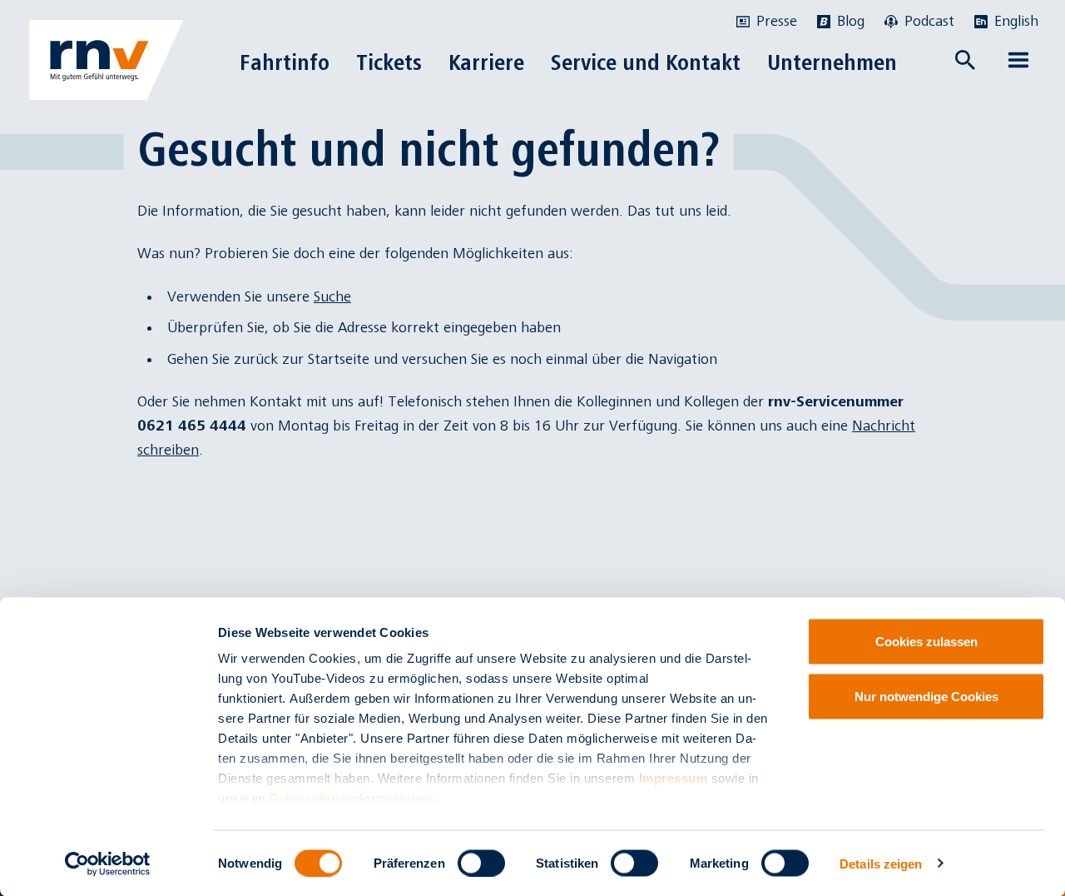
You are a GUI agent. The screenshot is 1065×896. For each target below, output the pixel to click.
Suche (332, 297)
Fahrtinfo (284, 62)
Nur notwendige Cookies (926, 696)
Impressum (673, 778)
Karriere (486, 62)
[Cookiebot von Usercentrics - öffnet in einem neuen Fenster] (108, 863)
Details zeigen (881, 863)
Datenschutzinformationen (351, 798)
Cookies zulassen (926, 642)
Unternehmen (832, 62)
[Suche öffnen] (965, 60)
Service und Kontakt (646, 62)
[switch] (481, 862)
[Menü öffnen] (1018, 60)
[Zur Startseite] (106, 60)
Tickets (389, 62)
